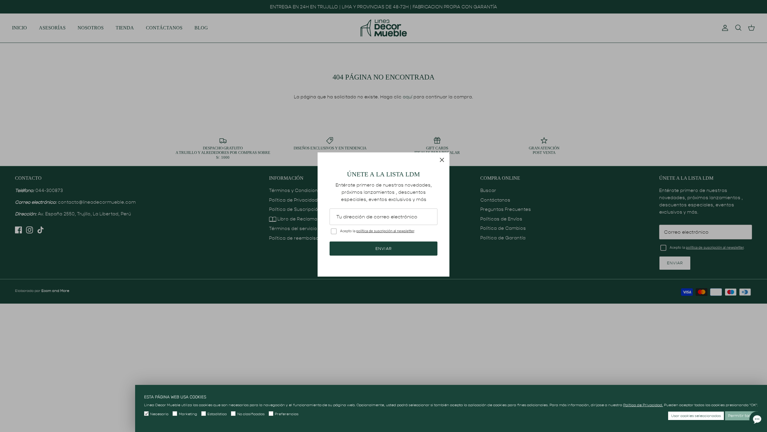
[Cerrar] (442, 159)
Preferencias (286, 414)
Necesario (159, 414)
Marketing (188, 414)
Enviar (383, 248)
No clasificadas (250, 414)
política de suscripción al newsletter (385, 231)
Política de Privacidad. (643, 405)
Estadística (217, 414)
